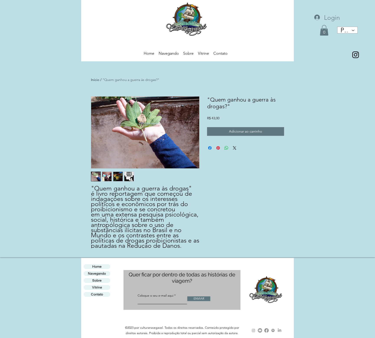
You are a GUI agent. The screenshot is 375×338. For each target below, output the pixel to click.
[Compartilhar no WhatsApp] (226, 148)
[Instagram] (253, 330)
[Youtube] (260, 330)
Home (97, 266)
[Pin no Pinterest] (218, 148)
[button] (324, 30)
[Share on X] (234, 148)
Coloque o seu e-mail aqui (155, 295)
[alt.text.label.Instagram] (355, 54)
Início (95, 80)
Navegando (97, 273)
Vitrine (97, 287)
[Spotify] (273, 330)
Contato (97, 294)
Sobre (97, 280)
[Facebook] (266, 330)
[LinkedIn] (279, 330)
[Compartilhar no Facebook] (209, 148)
